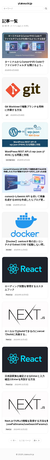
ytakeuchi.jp (25, 3)
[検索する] (46, 8)
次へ (35, 440)
